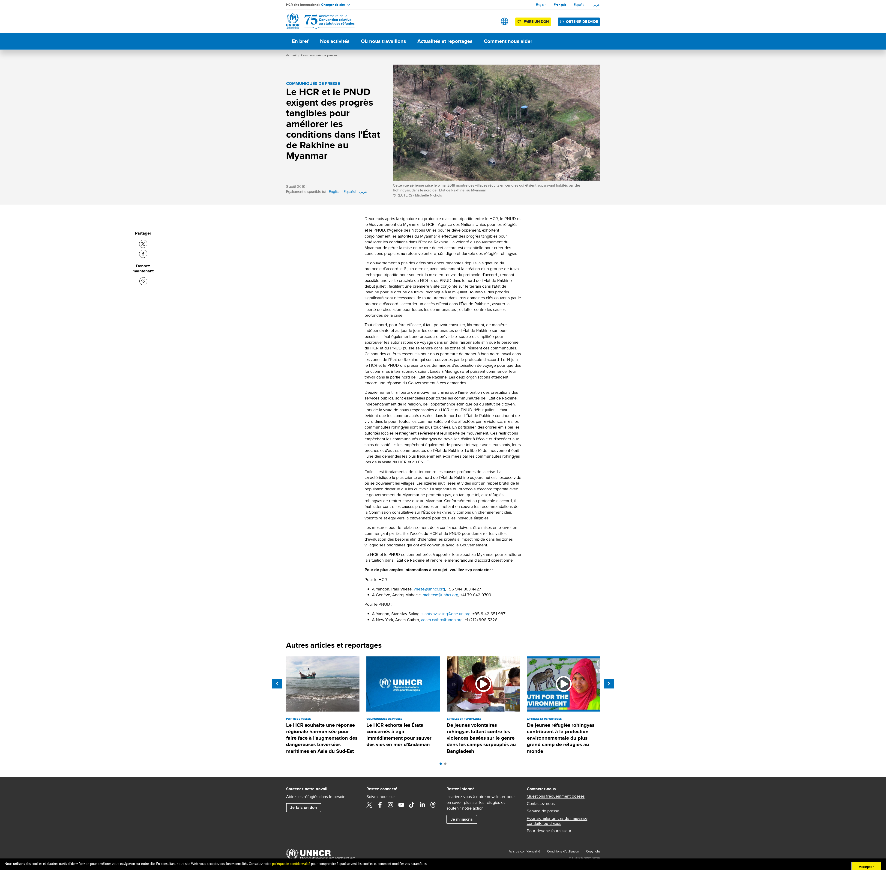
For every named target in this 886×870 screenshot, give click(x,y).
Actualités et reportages (444, 41)
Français (560, 4)
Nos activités (334, 41)
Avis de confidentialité (524, 851)
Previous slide (277, 683)
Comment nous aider (508, 41)
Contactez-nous (541, 803)
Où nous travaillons (383, 41)
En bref (300, 41)
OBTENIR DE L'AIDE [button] (582, 21)
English (541, 4)
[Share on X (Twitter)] (143, 244)
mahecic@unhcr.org (440, 595)
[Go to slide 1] (442, 765)
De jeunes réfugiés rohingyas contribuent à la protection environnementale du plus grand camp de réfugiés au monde (560, 738)
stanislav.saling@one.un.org (446, 614)
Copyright (593, 851)
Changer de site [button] (333, 4)
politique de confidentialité (291, 864)
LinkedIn (422, 805)
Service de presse (543, 810)
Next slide (609, 683)
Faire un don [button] (536, 21)
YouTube (401, 805)
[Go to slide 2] (446, 765)
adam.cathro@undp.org (442, 620)
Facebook (380, 805)
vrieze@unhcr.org (429, 589)
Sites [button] (504, 21)
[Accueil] (318, 21)
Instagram (391, 805)
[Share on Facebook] (143, 254)
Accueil (291, 55)
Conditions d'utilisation (563, 851)
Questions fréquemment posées (556, 796)
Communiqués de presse (319, 55)
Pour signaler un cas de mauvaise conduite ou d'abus (557, 821)
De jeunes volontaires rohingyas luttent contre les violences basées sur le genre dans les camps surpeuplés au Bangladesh (481, 738)
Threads (433, 805)
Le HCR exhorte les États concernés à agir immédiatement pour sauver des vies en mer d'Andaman (398, 734)
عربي (596, 4)
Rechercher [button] (490, 21)
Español (579, 4)
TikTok (412, 805)
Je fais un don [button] (303, 807)
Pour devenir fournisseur (549, 830)
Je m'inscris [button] (462, 819)
